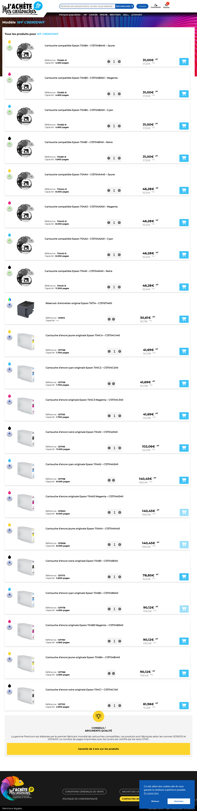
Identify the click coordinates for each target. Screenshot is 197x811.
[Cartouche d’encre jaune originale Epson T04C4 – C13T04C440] (26, 341)
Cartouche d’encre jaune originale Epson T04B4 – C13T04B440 (83, 657)
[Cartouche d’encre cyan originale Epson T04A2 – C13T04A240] (26, 470)
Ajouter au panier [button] (184, 61)
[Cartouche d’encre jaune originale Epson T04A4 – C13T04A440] (26, 535)
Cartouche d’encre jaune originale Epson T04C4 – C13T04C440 (83, 335)
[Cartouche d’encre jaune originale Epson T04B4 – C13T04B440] (26, 663)
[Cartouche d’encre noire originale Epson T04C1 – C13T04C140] (26, 696)
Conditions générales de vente (84, 791)
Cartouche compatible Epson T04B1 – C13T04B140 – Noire (79, 142)
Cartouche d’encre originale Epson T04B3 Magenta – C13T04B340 (84, 625)
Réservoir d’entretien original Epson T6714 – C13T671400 (79, 303)
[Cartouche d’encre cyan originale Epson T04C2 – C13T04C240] (26, 374)
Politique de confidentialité (80, 799)
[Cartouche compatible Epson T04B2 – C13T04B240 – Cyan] (25, 116)
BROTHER (115, 14)
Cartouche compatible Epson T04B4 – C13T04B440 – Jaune (80, 45)
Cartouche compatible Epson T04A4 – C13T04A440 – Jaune (80, 174)
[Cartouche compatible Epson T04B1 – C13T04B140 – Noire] (25, 148)
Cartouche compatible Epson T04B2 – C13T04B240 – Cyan (79, 110)
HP (85, 14)
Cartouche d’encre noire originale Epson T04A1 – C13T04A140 (82, 432)
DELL (126, 14)
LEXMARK (136, 14)
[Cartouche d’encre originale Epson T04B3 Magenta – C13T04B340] (26, 631)
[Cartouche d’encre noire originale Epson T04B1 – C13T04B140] (26, 567)
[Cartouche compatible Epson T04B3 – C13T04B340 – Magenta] (25, 84)
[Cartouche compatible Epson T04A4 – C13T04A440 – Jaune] (25, 181)
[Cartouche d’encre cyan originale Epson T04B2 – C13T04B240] (26, 599)
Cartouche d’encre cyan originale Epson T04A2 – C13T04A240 (82, 464)
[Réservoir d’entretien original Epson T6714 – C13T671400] (26, 309)
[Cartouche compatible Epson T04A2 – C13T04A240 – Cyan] (25, 245)
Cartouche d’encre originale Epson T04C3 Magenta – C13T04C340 (84, 400)
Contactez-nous (132, 799)
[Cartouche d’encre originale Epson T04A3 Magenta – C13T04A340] (26, 502)
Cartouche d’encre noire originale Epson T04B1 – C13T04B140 (82, 561)
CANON (93, 14)
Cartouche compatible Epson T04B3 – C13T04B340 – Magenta (81, 78)
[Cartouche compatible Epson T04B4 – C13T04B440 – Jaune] (25, 52)
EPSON (103, 14)
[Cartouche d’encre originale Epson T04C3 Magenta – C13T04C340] (26, 406)
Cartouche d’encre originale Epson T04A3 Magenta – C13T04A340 (84, 496)
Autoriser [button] (178, 801)
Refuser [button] (155, 801)
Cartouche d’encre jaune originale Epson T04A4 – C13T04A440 (83, 528)
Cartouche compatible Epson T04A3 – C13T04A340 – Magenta (81, 206)
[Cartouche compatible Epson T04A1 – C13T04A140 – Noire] (25, 277)
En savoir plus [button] (151, 793)
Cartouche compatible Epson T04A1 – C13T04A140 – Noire (78, 271)
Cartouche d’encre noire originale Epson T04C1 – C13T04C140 (82, 689)
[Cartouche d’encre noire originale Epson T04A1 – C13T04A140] (26, 438)
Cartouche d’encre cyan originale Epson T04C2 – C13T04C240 (82, 367)
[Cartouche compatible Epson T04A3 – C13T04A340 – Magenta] (25, 213)
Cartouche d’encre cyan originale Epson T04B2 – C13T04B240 (82, 593)
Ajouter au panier (184, 512)
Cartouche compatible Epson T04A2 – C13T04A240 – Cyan (79, 238)
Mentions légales (12, 808)
